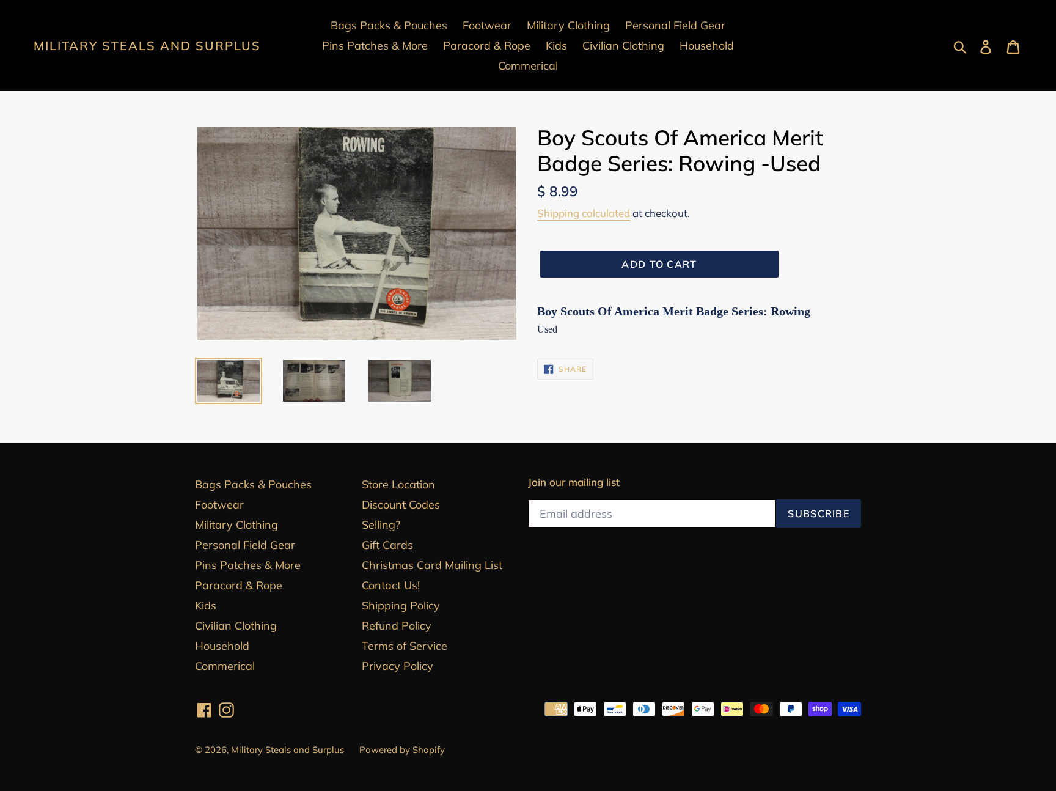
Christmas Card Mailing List (432, 565)
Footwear (219, 505)
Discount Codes (401, 505)
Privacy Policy (397, 666)
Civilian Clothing (236, 626)
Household (222, 646)
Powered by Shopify (402, 750)
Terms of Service (404, 646)
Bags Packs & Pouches (253, 484)
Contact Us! (391, 585)
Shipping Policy (401, 605)
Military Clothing (236, 525)
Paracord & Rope (238, 585)
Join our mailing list (574, 482)
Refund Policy (396, 626)
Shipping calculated (583, 213)
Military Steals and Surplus (147, 46)
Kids (205, 605)
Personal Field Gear (245, 545)
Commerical (225, 666)
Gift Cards (387, 545)
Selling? (381, 525)
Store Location (398, 484)
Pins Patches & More (248, 565)
